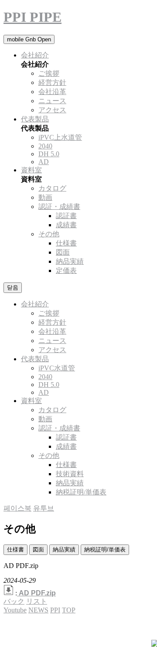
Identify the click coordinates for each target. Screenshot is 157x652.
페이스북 (17, 508)
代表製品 (35, 119)
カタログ (52, 188)
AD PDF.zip (37, 593)
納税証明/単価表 (105, 549)
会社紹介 (35, 55)
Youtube (15, 610)
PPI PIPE (32, 17)
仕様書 (15, 549)
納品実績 (64, 549)
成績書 (66, 225)
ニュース (52, 100)
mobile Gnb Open (29, 39)
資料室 (31, 170)
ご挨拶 (48, 73)
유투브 (43, 508)
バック (13, 601)
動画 (45, 197)
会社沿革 (52, 91)
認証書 (66, 215)
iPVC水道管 (56, 368)
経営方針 (52, 82)
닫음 (12, 287)
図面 (38, 549)
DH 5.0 (48, 154)
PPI (55, 610)
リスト (36, 601)
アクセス (52, 110)
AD (43, 161)
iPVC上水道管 (60, 137)
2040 (45, 146)
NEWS (38, 610)
